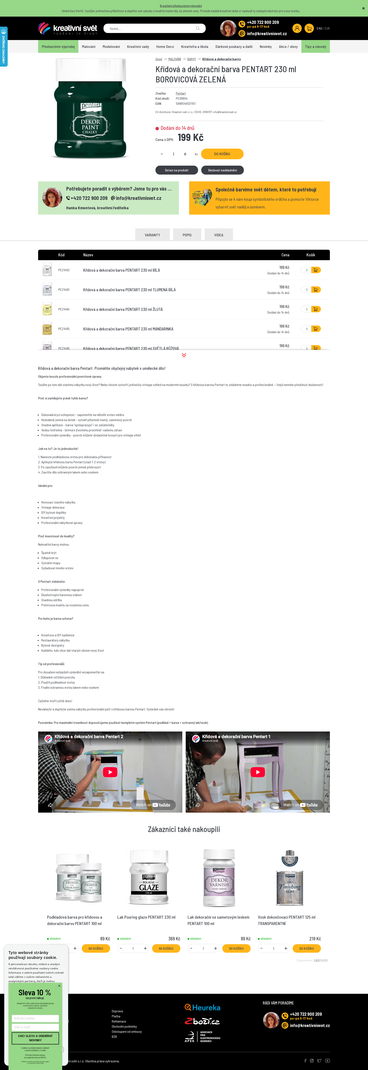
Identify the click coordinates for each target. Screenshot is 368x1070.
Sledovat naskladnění (222, 170)
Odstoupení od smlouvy (127, 1031)
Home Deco (165, 46)
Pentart (181, 93)
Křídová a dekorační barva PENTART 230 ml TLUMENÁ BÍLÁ (129, 289)
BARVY (191, 59)
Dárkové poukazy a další (234, 46)
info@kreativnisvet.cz (267, 33)
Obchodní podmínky (124, 1026)
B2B (114, 1036)
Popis (187, 234)
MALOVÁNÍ (174, 59)
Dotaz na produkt (176, 170)
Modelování (111, 46)
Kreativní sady (138, 46)
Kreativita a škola (194, 46)
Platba (116, 1016)
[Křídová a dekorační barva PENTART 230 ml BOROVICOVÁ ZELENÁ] (90, 108)
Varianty (152, 234)
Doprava (117, 1011)
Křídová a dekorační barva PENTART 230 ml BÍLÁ (121, 270)
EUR (327, 28)
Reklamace (119, 1021)
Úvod (158, 59)
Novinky (266, 46)
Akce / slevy (288, 46)
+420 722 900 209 (263, 22)
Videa (218, 234)
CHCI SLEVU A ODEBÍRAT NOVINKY (35, 1038)
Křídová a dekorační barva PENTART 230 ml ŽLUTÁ (123, 309)
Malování (88, 46)
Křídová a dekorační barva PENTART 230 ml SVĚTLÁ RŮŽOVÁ (131, 348)
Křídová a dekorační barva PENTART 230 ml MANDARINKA (128, 328)
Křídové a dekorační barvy (221, 59)
